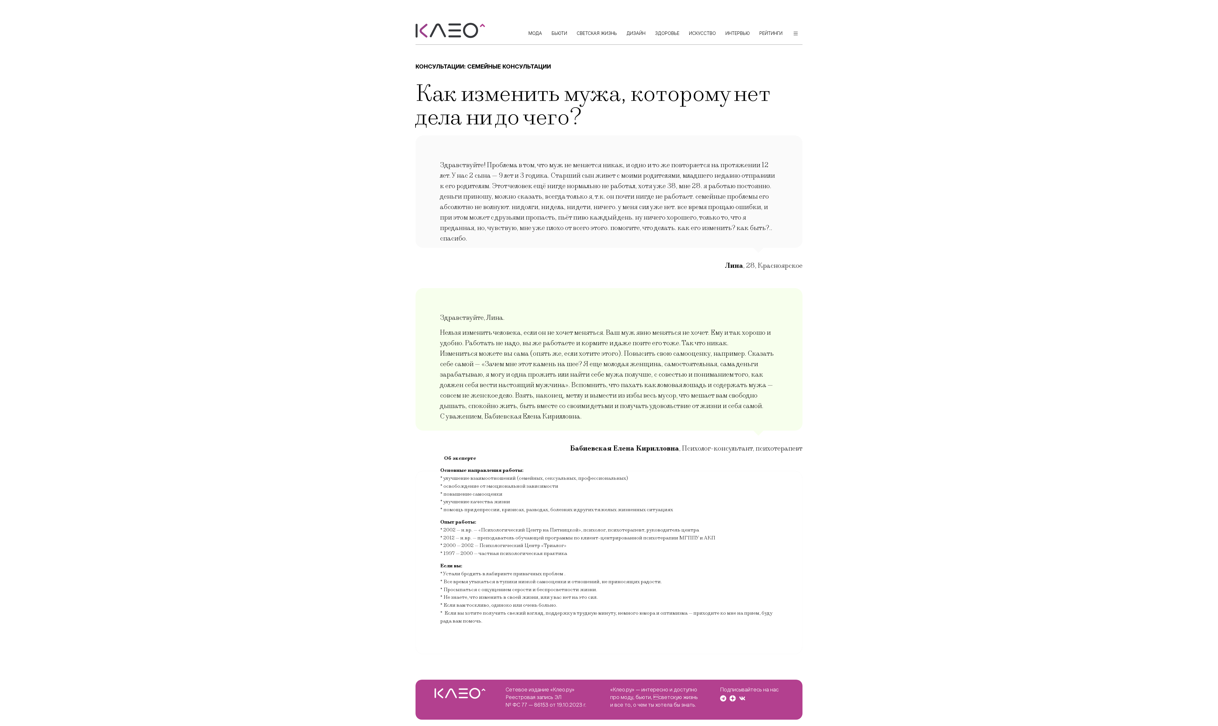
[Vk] (742, 698)
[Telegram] (723, 698)
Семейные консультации (509, 66)
